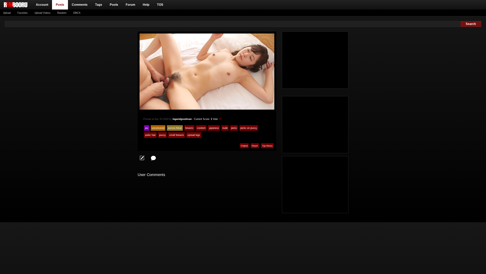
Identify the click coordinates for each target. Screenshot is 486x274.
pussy (162, 135)
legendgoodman (182, 119)
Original (244, 146)
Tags (98, 4)
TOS (160, 4)
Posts (61, 4)
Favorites (22, 12)
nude (225, 128)
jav (146, 128)
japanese (214, 128)
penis (234, 128)
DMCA (76, 12)
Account (42, 4)
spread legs (193, 135)
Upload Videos (42, 12)
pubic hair (150, 135)
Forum (130, 4)
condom (201, 128)
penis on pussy (248, 128)
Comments (80, 4)
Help (146, 4)
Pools (114, 4)
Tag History (267, 146)
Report (255, 146)
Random (61, 12)
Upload (7, 12)
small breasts (176, 135)
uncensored (158, 128)
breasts (189, 128)
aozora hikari (175, 128)
